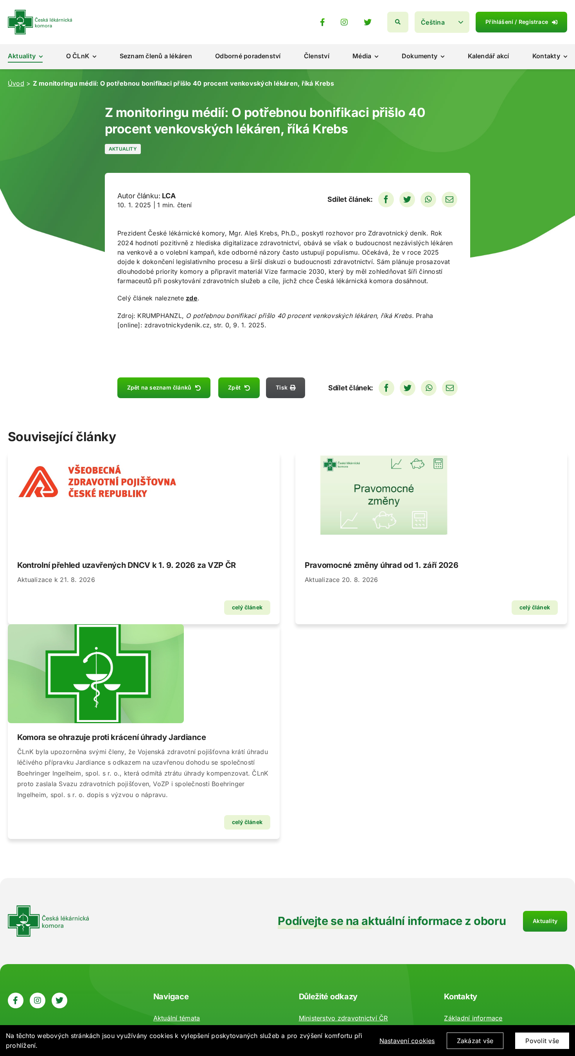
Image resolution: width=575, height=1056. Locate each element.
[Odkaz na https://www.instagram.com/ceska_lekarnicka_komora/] (344, 22)
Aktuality (123, 149)
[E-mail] (449, 199)
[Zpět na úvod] (40, 13)
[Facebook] (386, 199)
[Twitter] (407, 199)
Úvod (16, 83)
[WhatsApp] (428, 199)
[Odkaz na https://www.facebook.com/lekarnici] (322, 22)
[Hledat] (397, 22)
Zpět (234, 387)
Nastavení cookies (407, 1041)
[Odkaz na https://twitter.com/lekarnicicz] (368, 22)
